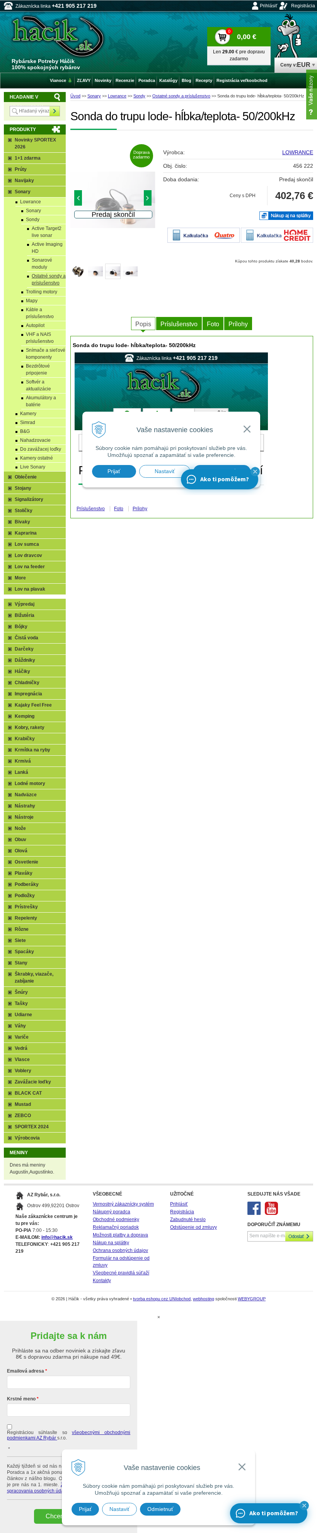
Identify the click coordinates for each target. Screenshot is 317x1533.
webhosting (203, 1298)
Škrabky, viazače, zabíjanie (34, 977)
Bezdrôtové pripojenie (38, 369)
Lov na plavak (30, 589)
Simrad (27, 422)
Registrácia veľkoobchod (242, 80)
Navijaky (24, 180)
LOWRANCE (297, 152)
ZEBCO (23, 1115)
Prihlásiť (269, 6)
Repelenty (26, 918)
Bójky (21, 626)
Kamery (28, 413)
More (20, 578)
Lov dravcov (28, 555)
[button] (304, 1505)
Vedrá (21, 1048)
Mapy (31, 300)
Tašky (21, 1003)
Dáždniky (25, 660)
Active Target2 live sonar (46, 232)
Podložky (25, 895)
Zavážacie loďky (33, 1082)
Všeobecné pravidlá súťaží (121, 1273)
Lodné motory (30, 783)
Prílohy (238, 324)
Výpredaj (24, 604)
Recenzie (125, 80)
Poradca (146, 80)
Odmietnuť (160, 1509)
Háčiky (22, 671)
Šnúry (21, 992)
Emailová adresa (25, 1371)
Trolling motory (41, 292)
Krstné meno (21, 1399)
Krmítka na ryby (32, 750)
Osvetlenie (26, 862)
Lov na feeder (30, 566)
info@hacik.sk (57, 1237)
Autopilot (35, 325)
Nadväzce (26, 794)
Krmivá (23, 761)
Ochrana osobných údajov (120, 1250)
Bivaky (22, 522)
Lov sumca (27, 544)
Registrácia (303, 6)
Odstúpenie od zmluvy (193, 1227)
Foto (213, 324)
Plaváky (23, 873)
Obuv (20, 839)
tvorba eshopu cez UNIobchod (162, 1298)
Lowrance (117, 96)
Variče (22, 1037)
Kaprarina (26, 533)
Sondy (139, 96)
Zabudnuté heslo (188, 1219)
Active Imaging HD (47, 248)
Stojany (23, 488)
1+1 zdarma (28, 158)
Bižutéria (24, 615)
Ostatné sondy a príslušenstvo (181, 96)
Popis (143, 324)
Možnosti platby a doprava (120, 1235)
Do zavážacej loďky (40, 449)
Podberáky (27, 884)
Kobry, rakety (29, 727)
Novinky (103, 80)
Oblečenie (26, 477)
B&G (25, 431)
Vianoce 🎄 (61, 80)
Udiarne (23, 1014)
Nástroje (24, 817)
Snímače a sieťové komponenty (45, 353)
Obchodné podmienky (116, 1219)
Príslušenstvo (179, 324)
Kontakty (102, 1280)
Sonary (94, 96)
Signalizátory (29, 499)
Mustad (23, 1104)
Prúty (21, 169)
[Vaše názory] (311, 94)
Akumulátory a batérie (41, 401)
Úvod (75, 96)
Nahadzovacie (35, 440)
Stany (21, 963)
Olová (21, 850)
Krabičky (25, 738)
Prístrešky (26, 907)
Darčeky (24, 649)
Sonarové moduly (42, 263)
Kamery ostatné (36, 458)
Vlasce (22, 1059)
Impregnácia (28, 694)
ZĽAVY (83, 80)
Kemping (24, 716)
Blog (186, 80)
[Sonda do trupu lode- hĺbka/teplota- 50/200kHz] (112, 200)
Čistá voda (26, 637)
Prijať (85, 1509)
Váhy (20, 1026)
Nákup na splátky (111, 1242)
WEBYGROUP (252, 1298)
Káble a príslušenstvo (40, 313)
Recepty (204, 80)
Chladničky (27, 682)
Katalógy (168, 80)
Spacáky (24, 951)
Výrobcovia (27, 1138)
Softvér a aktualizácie (38, 385)
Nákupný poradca (111, 1211)
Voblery (23, 1070)
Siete (20, 940)
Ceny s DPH (243, 195)
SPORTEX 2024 (32, 1126)
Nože (20, 828)
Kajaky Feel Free (33, 705)
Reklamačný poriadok (116, 1227)
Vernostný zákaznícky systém (123, 1204)
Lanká (21, 772)
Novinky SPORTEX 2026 (35, 143)
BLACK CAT (28, 1093)
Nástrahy (25, 806)
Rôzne (22, 929)
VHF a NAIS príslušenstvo (40, 338)
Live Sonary (32, 467)
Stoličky (23, 510)
